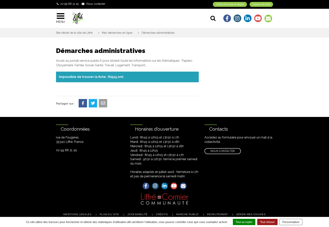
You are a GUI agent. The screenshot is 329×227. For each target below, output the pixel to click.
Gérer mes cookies (251, 214)
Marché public (187, 214)
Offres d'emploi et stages (230, 4)
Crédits (162, 214)
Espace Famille (261, 4)
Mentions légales (77, 214)
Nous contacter (223, 151)
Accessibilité (138, 214)
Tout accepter (244, 222)
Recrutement (217, 214)
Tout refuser (267, 222)
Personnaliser (290, 222)
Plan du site (109, 214)
